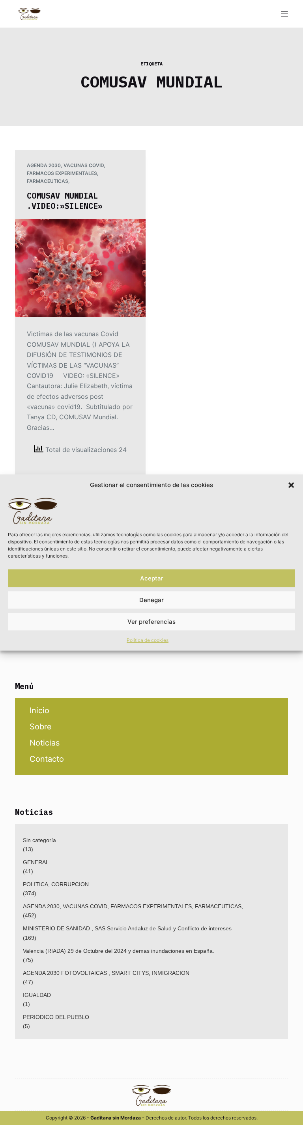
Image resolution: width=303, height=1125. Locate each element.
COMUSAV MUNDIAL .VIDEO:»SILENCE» (65, 200)
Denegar (151, 600)
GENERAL (36, 862)
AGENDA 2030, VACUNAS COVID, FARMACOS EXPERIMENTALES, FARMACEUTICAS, (66, 173)
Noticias (45, 743)
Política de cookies (147, 640)
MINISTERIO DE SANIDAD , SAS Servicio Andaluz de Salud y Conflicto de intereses (127, 928)
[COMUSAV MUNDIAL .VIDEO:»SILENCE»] (80, 268)
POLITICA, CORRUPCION (56, 884)
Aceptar (151, 578)
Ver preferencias (151, 621)
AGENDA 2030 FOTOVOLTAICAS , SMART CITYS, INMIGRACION (106, 973)
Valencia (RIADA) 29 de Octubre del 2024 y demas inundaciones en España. (118, 951)
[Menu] (284, 13)
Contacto (47, 759)
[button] (291, 485)
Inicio (39, 710)
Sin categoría (39, 840)
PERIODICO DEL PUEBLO (56, 1017)
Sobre (41, 726)
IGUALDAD (37, 995)
